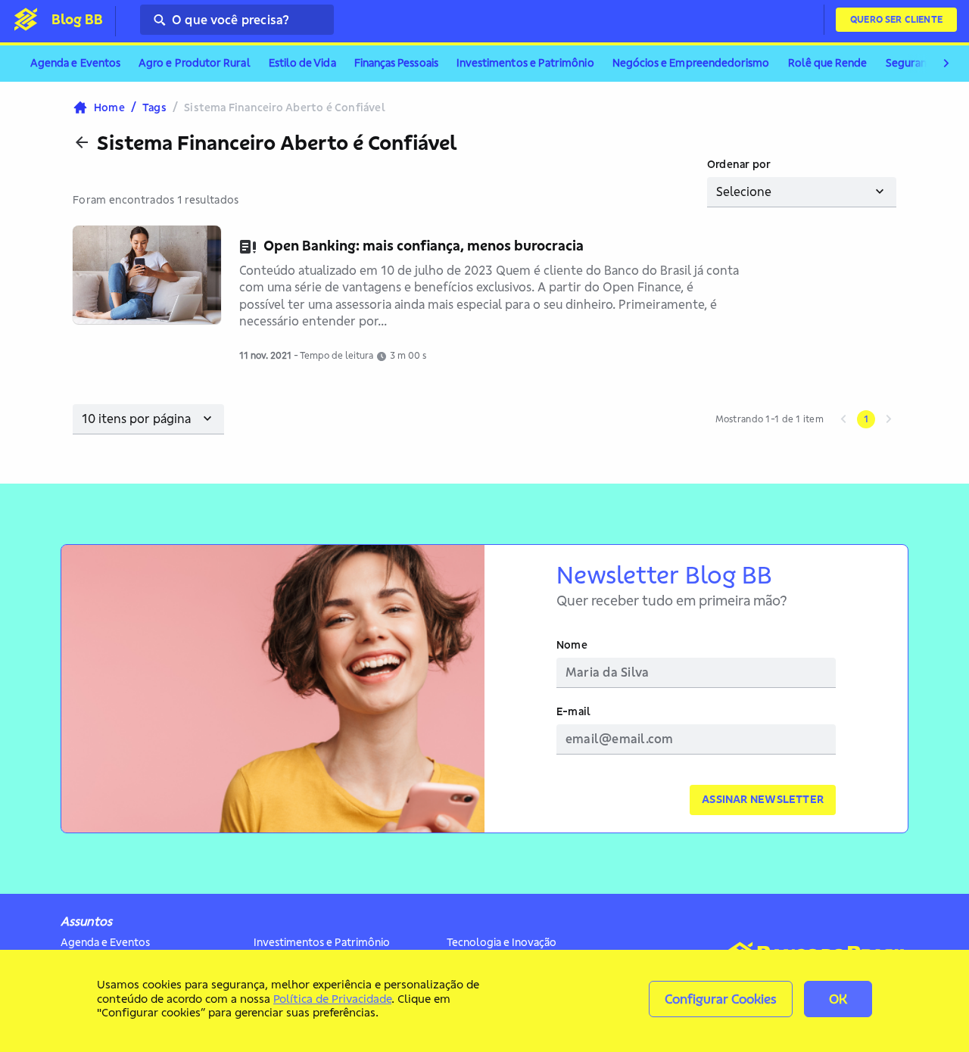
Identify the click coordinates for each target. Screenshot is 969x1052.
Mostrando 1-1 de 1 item (769, 419)
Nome (571, 645)
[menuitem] (75, 64)
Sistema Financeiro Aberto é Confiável (277, 143)
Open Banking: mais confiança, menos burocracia (423, 246)
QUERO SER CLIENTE (896, 19)
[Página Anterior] (843, 419)
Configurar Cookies (721, 998)
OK (838, 998)
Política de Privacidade (332, 998)
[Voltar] (82, 142)
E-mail (573, 711)
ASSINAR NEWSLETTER (763, 799)
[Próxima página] (888, 419)
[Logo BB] (25, 19)
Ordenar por (739, 164)
